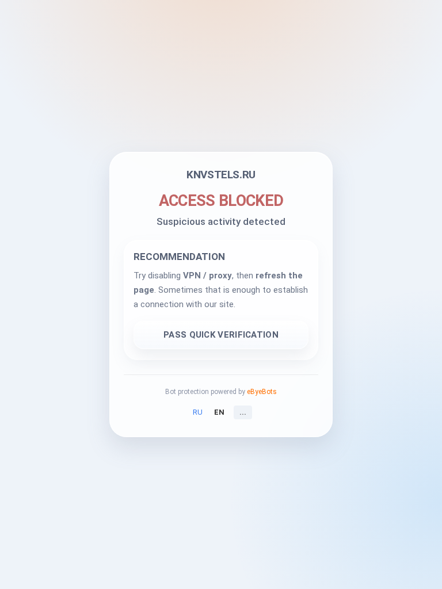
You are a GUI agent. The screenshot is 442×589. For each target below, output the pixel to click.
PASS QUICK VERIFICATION (221, 335)
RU (198, 412)
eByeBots (262, 392)
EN (219, 412)
